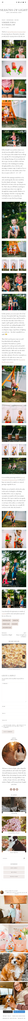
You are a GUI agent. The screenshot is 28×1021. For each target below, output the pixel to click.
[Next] (24, 657)
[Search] (24, 858)
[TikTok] (21, 2)
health (3, 20)
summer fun (15, 620)
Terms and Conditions (18, 1016)
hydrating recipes (6, 620)
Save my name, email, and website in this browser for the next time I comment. (14, 726)
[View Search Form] (25, 2)
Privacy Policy (7, 1016)
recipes (17, 20)
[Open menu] (2, 2)
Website (4, 720)
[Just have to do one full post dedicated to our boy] (14, 967)
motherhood (10, 20)
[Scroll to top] (25, 1017)
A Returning (14, 813)
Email (4, 713)
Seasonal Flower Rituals (14, 833)
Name (3, 706)
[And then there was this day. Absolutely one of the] (14, 996)
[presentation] (14, 656)
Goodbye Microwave (14, 669)
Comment (5, 683)
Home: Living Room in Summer (21, 634)
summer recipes (6, 624)
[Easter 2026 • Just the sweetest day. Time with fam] (14, 909)
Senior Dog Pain (14, 852)
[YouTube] (23, 2)
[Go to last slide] (4, 657)
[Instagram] (17, 2)
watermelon (14, 624)
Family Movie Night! (7, 634)
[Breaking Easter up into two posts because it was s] (14, 938)
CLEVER (4, 613)
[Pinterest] (19, 2)
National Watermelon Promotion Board (16, 32)
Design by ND (21, 1018)
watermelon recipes (7, 627)
